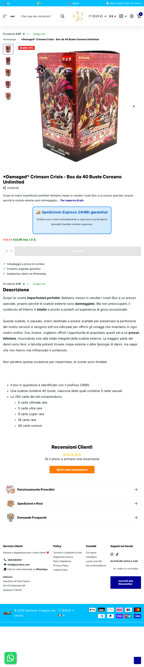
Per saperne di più (24, 3)
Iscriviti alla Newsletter (125, 582)
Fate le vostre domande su (28, 569)
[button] (134, 106)
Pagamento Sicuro (63, 556)
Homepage (9, 39)
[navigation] (8, 49)
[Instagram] (111, 554)
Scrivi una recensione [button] (72, 469)
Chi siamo (91, 552)
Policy (57, 546)
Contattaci (91, 556)
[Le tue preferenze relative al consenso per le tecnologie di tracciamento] (137, 660)
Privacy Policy (61, 565)
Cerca (62, 16)
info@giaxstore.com (19, 564)
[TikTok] (117, 554)
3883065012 (15, 559)
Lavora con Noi (94, 561)
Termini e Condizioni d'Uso (67, 552)
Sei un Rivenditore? (96, 565)
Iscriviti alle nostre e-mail (124, 561)
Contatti (91, 546)
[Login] (132, 16)
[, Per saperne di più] (123, 16)
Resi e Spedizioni (62, 561)
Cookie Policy (60, 569)
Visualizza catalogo (5, 16)
